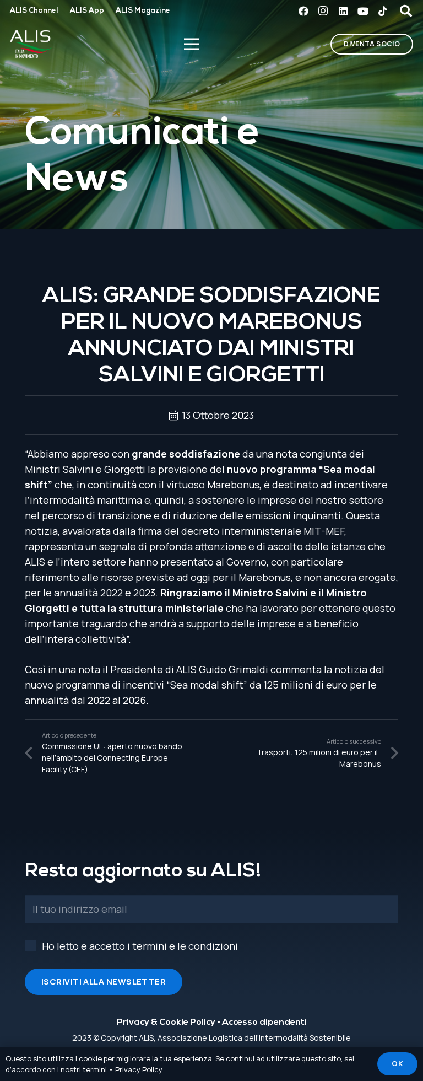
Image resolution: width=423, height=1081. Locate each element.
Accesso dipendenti (264, 1022)
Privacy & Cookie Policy (166, 1022)
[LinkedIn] (343, 11)
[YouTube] (363, 11)
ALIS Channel (34, 10)
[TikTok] (383, 11)
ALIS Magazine (143, 10)
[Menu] (191, 44)
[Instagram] (323, 11)
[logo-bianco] (31, 44)
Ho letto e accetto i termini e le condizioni (140, 946)
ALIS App (87, 10)
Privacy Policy (138, 1069)
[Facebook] (303, 11)
